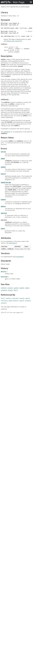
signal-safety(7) (13, 301)
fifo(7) (16, 93)
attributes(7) (13, 243)
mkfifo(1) (4, 288)
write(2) (10, 290)
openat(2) (7, 132)
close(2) (10, 288)
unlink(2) (4, 303)
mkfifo (12, 2)
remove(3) (4, 301)
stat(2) (27, 288)
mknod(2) (15, 298)
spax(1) (21, 301)
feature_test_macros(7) (14, 41)
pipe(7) (27, 298)
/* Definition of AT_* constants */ (16, 29)
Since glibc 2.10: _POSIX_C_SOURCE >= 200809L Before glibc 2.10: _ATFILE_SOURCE (15, 49)
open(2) (16, 288)
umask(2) (4, 290)
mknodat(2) (20, 257)
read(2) (21, 288)
